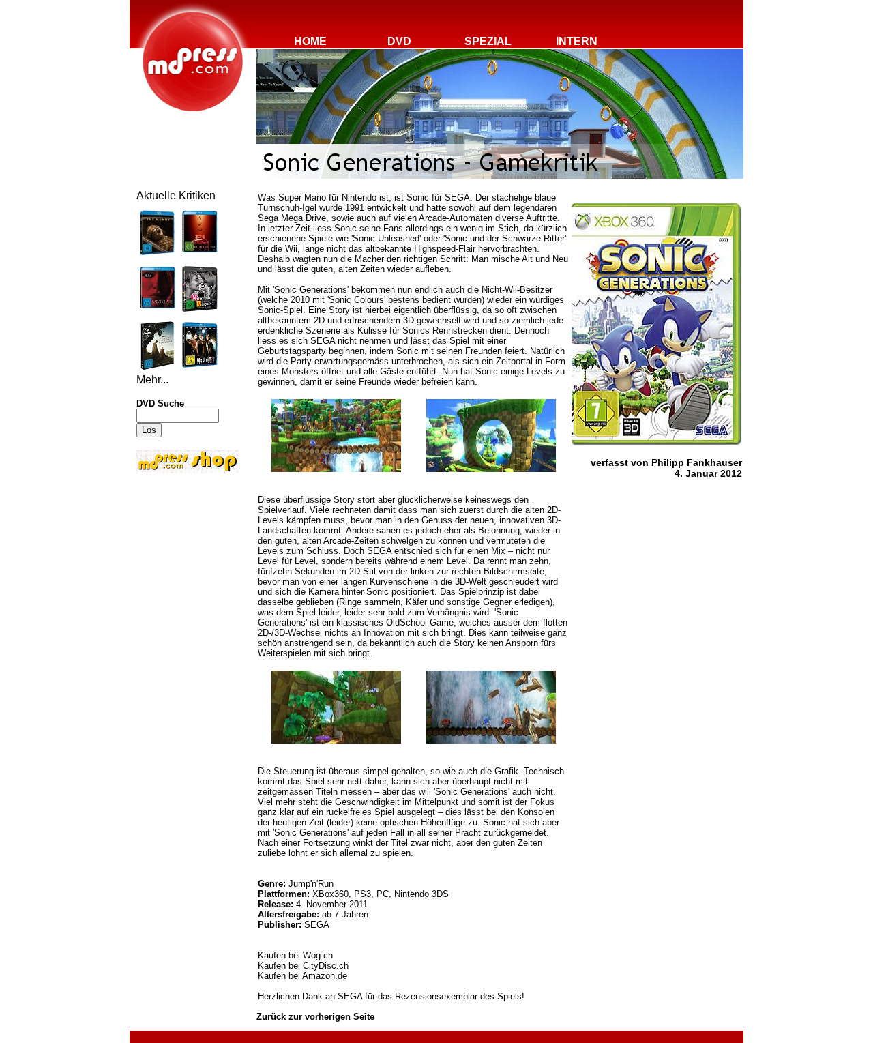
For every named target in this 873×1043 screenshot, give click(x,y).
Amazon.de (324, 976)
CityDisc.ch (326, 965)
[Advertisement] (177, 567)
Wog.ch (318, 955)
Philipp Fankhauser (696, 462)
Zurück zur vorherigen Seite (315, 1017)
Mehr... (152, 379)
